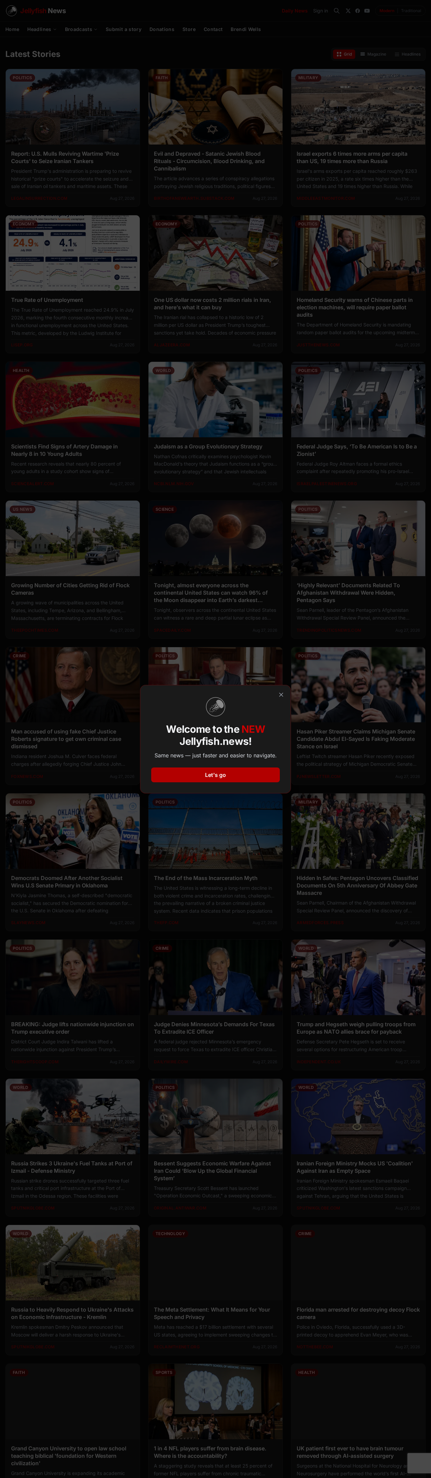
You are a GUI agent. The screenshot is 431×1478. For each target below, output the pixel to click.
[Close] (281, 694)
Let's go (215, 775)
